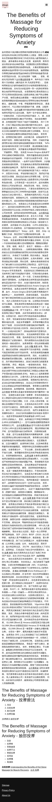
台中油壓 (19, 110)
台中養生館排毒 (23, 79)
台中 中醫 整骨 (31, 346)
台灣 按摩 (29, 456)
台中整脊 (6, 392)
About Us (6, 795)
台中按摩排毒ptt (24, 425)
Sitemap (5, 785)
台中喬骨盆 (34, 668)
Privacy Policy (8, 790)
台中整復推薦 (43, 267)
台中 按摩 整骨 (29, 498)
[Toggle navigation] (46, 4)
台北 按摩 (34, 770)
